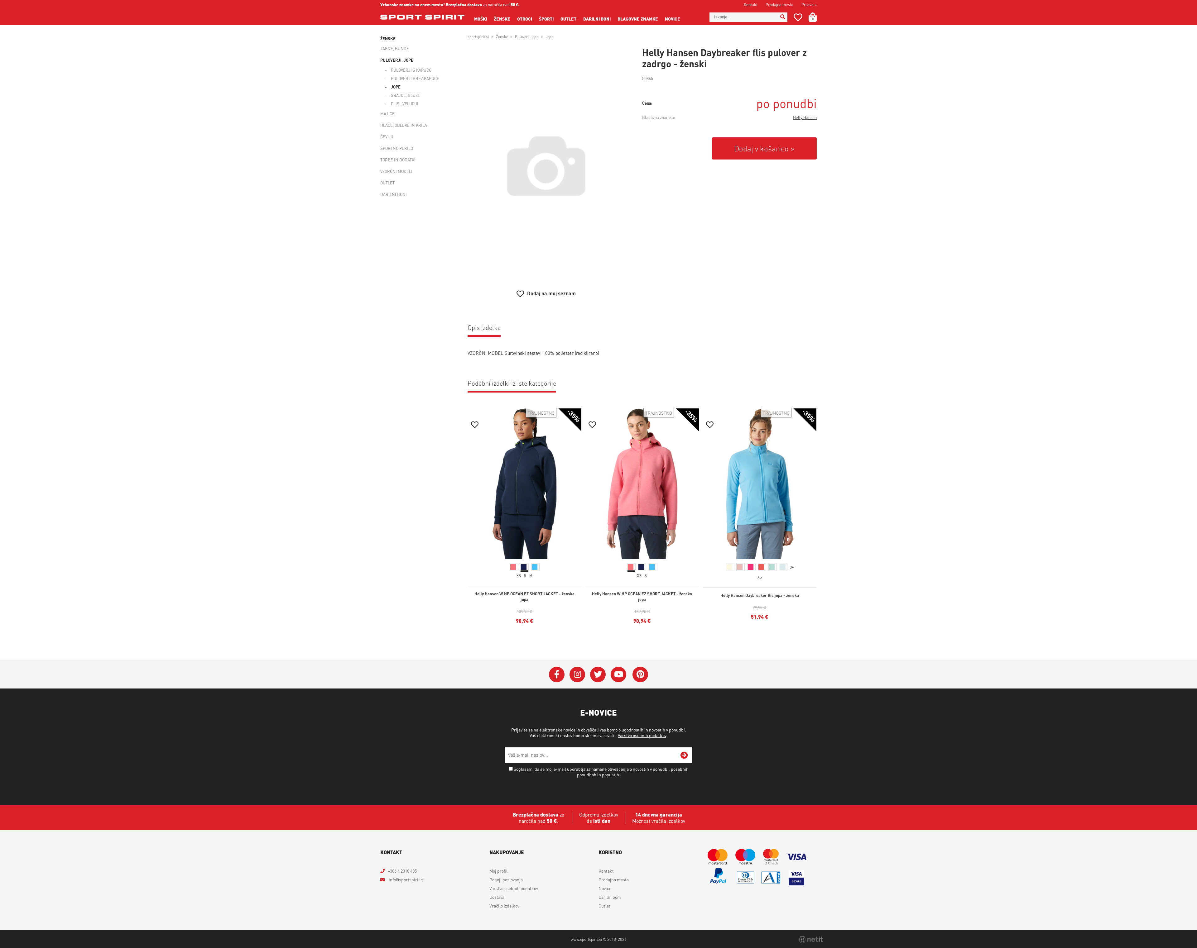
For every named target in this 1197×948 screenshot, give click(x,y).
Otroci (524, 18)
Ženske (502, 18)
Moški (480, 18)
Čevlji (386, 136)
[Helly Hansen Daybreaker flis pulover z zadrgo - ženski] (546, 166)
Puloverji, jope (396, 60)
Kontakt (750, 4)
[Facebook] (557, 674)
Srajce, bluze (405, 95)
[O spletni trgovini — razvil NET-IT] (811, 939)
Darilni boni (597, 18)
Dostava (496, 897)
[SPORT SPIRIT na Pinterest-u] (640, 674)
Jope (396, 86)
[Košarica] (816, 17)
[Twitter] (598, 674)
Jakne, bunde (394, 48)
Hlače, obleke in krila (403, 125)
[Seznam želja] (798, 18)
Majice (387, 113)
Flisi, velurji (404, 103)
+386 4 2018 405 (402, 871)
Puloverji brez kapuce (415, 78)
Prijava (809, 4)
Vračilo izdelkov (504, 905)
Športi (546, 18)
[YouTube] (618, 674)
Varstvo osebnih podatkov (642, 735)
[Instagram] (577, 674)
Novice (672, 18)
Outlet (568, 18)
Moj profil (498, 871)
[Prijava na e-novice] (684, 755)
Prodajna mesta (779, 4)
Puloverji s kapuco (411, 70)
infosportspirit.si (406, 879)
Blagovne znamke (638, 18)
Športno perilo (396, 148)
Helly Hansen (805, 117)
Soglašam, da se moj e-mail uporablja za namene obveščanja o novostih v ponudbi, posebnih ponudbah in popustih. (601, 771)
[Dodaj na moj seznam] (474, 425)
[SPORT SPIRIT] (422, 17)
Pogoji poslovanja (506, 879)
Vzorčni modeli (396, 171)
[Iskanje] (782, 17)
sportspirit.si (478, 36)
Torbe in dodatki (398, 159)
